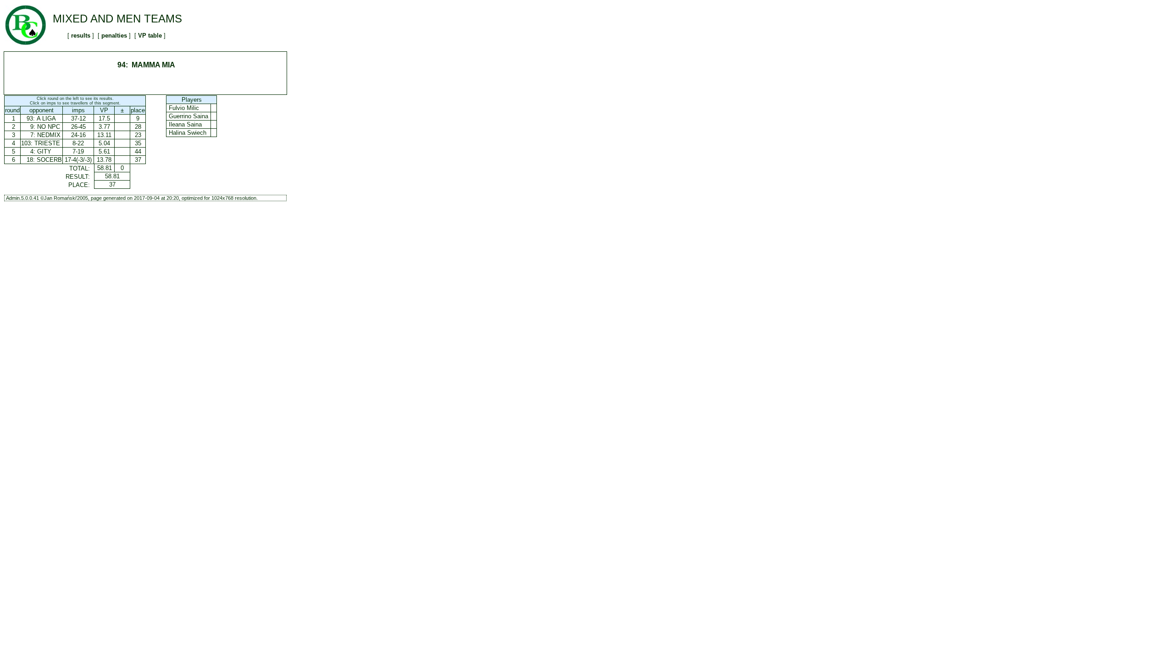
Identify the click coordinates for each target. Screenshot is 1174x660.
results (80, 35)
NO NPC (48, 126)
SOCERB (49, 159)
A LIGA (46, 118)
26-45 (78, 126)
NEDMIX (49, 135)
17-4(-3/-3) (78, 159)
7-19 (78, 151)
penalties (114, 35)
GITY (44, 151)
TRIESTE (47, 143)
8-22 (78, 143)
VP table (150, 35)
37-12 (78, 118)
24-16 (78, 135)
